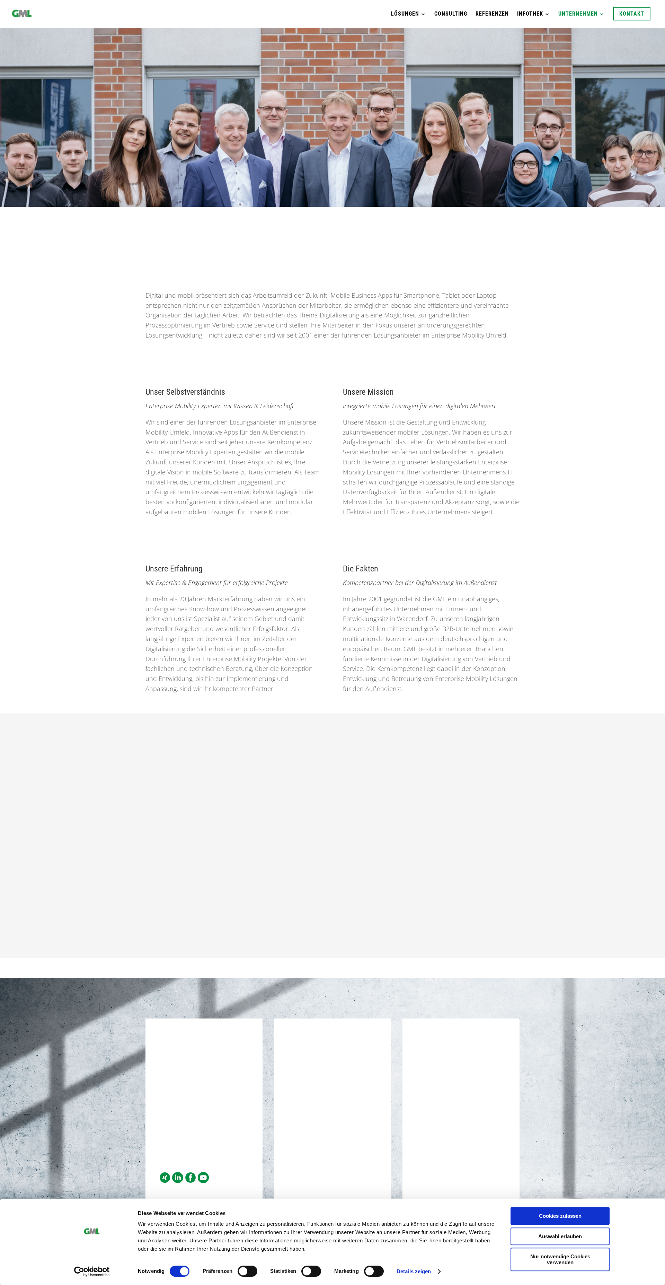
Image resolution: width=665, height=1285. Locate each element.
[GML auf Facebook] (190, 1181)
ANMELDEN (461, 1153)
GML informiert (439, 1107)
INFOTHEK (530, 14)
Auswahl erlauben (560, 1236)
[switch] (247, 1271)
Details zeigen (414, 1271)
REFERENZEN (492, 14)
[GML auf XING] (164, 1181)
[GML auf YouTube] (203, 1181)
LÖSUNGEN (405, 14)
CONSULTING (450, 14)
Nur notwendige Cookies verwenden (560, 1259)
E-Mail (168, 1133)
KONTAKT (631, 13)
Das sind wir (330, 146)
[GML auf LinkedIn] (177, 1181)
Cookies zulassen (560, 1216)
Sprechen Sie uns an (333, 930)
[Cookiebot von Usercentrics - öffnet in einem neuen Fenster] (92, 1271)
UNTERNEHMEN (578, 14)
